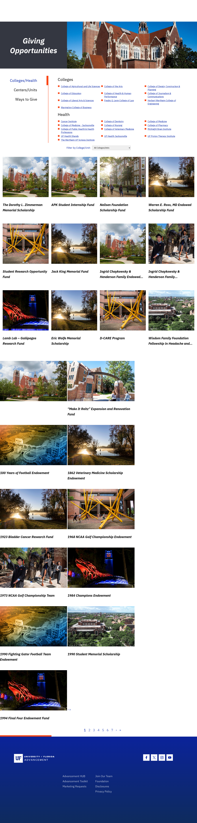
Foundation (102, 781)
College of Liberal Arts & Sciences (77, 100)
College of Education (71, 93)
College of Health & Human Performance (117, 95)
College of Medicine (157, 121)
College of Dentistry (114, 121)
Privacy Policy (103, 791)
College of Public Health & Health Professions (77, 131)
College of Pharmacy (158, 125)
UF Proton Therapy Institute (161, 136)
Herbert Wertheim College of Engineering (162, 102)
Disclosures (102, 786)
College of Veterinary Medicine (119, 129)
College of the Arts (113, 86)
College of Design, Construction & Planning (164, 88)
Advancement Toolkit (75, 781)
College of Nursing (113, 125)
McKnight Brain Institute (159, 129)
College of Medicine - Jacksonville (77, 125)
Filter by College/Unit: (78, 147)
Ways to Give (26, 99)
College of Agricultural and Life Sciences (80, 86)
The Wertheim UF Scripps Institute (78, 140)
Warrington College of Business (76, 107)
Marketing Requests (74, 786)
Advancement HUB (74, 776)
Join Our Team (104, 776)
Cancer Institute (69, 121)
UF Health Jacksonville (115, 136)
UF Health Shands (70, 136)
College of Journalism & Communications (159, 95)
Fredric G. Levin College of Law (119, 100)
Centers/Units (25, 89)
